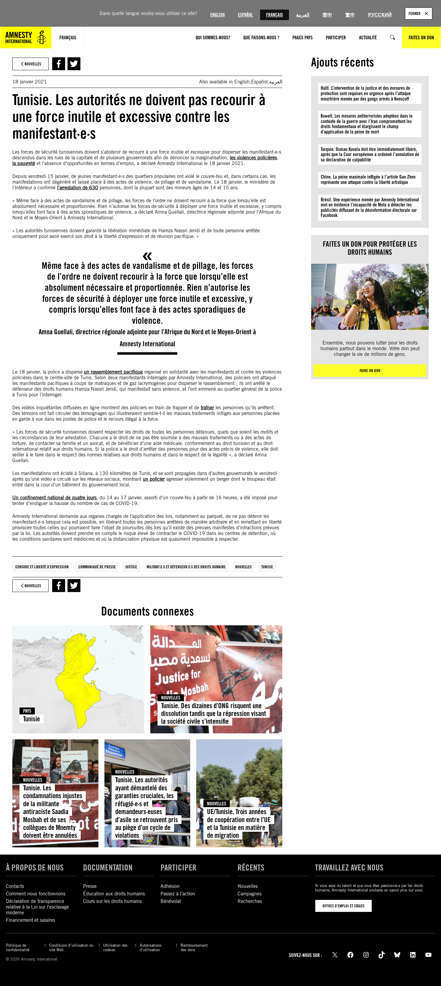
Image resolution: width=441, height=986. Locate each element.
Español (245, 15)
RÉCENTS (251, 867)
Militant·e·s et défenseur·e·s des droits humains (186, 566)
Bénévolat (170, 901)
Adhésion (170, 886)
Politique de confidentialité (17, 947)
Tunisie (267, 566)
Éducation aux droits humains (114, 894)
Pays (27, 711)
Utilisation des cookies (115, 947)
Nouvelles (243, 566)
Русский (380, 15)
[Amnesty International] (25, 37)
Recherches (250, 901)
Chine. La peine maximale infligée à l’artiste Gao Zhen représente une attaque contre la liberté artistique (368, 179)
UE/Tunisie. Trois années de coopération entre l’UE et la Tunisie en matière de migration (239, 823)
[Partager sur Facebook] (58, 63)
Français (274, 15)
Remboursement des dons (194, 947)
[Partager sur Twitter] (74, 63)
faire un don (370, 370)
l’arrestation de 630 (77, 188)
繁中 (350, 15)
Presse (90, 886)
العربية (302, 15)
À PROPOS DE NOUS (35, 867)
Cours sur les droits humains (112, 901)
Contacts (15, 886)
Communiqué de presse (97, 566)
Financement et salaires (30, 920)
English (217, 15)
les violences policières (253, 158)
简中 (327, 15)
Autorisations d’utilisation (150, 947)
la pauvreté (23, 163)
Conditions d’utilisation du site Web (71, 947)
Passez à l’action (177, 894)
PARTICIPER (178, 867)
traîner (207, 407)
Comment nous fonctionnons (35, 894)
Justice (131, 566)
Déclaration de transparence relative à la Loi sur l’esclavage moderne (37, 906)
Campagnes (250, 894)
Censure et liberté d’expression (42, 566)
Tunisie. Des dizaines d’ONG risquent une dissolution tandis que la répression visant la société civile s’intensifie (213, 713)
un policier (154, 479)
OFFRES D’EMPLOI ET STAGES (343, 905)
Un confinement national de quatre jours (54, 498)
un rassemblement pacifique (113, 372)
